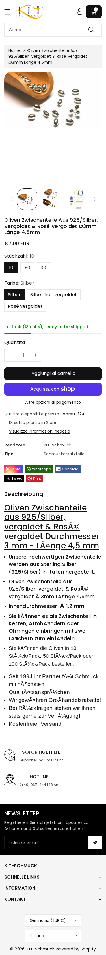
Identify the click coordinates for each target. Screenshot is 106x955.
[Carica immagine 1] (27, 199)
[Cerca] (91, 29)
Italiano (37, 936)
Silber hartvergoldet (53, 294)
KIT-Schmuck (40, 949)
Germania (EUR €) (48, 920)
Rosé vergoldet (25, 306)
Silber (14, 294)
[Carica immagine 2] (52, 199)
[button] (10, 11)
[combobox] (53, 29)
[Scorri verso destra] (95, 199)
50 (28, 267)
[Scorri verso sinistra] (10, 199)
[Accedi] (79, 11)
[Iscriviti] (95, 842)
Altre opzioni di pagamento (53, 402)
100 (44, 267)
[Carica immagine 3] (78, 199)
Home (14, 50)
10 (11, 267)
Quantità (14, 342)
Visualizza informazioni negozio (39, 431)
